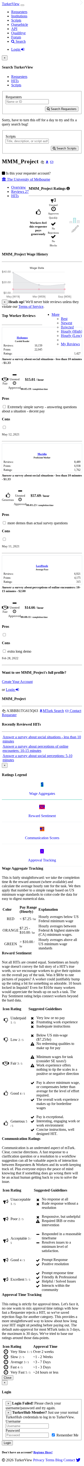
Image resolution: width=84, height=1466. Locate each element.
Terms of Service (30, 306)
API (14, 29)
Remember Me (67, 1435)
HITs (15, 81)
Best (64, 319)
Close (7, 1377)
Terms (49, 1460)
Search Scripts (66, 148)
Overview (18, 187)
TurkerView (11, 4)
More (56, 314)
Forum (16, 37)
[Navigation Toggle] (22, 5)
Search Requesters (63, 109)
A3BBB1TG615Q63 (22, 711)
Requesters (19, 12)
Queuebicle (19, 25)
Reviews (20, 192)
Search (20, 41)
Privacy (38, 1460)
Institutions (19, 16)
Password (13, 1430)
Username (13, 1421)
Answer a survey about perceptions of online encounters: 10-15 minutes (35, 748)
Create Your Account (17, 682)
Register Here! (42, 1452)
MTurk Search (53, 711)
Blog (59, 1460)
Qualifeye (18, 33)
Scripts (16, 20)
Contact (69, 1460)
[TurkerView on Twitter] (78, 1460)
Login (16, 49)
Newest (66, 323)
